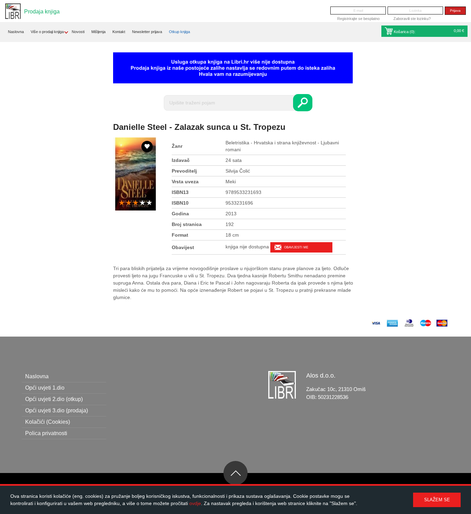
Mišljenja (98, 32)
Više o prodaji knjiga (47, 32)
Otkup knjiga (179, 32)
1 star (121, 203)
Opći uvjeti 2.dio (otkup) (54, 399)
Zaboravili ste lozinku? (412, 19)
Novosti (78, 32)
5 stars (149, 203)
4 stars (142, 203)
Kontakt (118, 32)
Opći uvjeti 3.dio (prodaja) (56, 410)
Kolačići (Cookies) (47, 422)
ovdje (195, 503)
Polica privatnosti (46, 433)
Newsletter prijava (147, 32)
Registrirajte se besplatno (358, 19)
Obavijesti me (296, 247)
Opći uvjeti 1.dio (44, 388)
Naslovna (16, 32)
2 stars (128, 203)
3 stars (135, 203)
